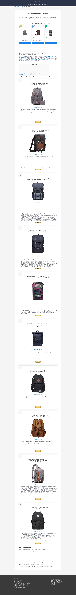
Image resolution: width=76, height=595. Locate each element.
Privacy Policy (39, 592)
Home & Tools (46, 4)
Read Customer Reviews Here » (38, 107)
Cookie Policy (44, 592)
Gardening (39, 4)
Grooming (35, 4)
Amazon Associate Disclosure (50, 592)
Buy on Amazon (38, 169)
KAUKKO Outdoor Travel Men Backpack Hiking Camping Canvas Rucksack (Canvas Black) (36, 59)
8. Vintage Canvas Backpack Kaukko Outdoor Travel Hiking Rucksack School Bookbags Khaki (31, 72)
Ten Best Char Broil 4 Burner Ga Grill (19, 587)
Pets (28, 4)
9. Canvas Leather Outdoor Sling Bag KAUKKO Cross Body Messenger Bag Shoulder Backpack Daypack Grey (33, 73)
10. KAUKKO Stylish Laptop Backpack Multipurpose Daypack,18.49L (28, 74)
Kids (42, 4)
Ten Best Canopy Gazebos (18, 582)
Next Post (56, 572)
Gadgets (31, 4)
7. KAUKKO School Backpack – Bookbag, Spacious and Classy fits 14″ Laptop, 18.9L (30, 71)
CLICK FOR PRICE (25, 42)
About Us (56, 592)
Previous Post (20, 572)
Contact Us (60, 592)
